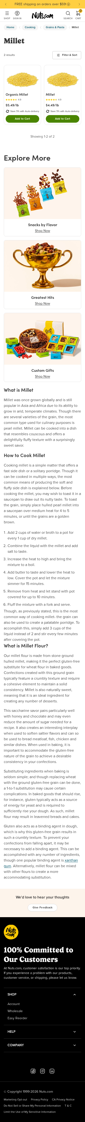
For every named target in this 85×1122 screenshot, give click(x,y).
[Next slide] (79, 4)
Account (14, 1004)
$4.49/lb (52, 105)
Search (68, 18)
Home (10, 27)
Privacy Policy (39, 1099)
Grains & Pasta (55, 27)
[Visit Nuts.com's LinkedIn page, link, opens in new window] (52, 1071)
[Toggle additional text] (68, 4)
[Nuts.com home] (42, 15)
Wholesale (15, 1011)
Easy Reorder (17, 1018)
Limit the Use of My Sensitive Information (30, 1112)
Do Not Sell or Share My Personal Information (32, 1105)
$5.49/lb (12, 105)
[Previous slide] (6, 4)
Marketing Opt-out (15, 1099)
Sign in (17, 18)
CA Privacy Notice (63, 1099)
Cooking (30, 27)
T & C (68, 1105)
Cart (78, 15)
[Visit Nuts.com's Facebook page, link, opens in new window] (33, 1071)
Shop (7, 18)
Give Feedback (43, 907)
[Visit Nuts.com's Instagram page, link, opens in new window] (42, 1071)
